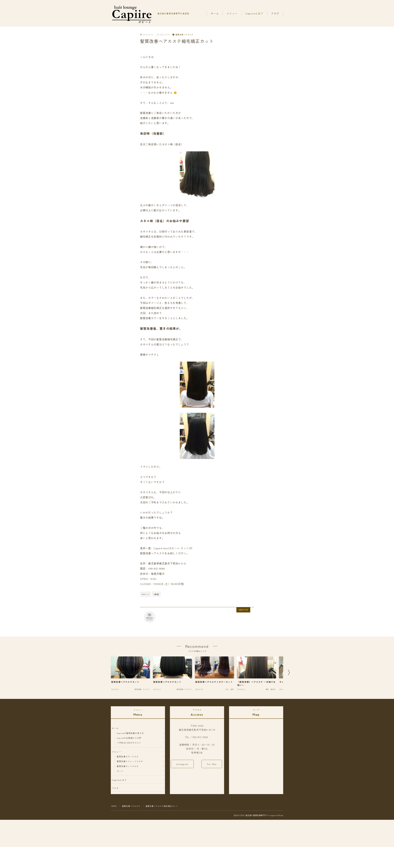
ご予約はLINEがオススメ (129, 742)
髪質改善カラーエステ (128, 756)
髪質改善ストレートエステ (130, 761)
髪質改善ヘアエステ (184, 35)
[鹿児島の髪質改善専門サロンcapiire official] (132, 13)
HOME (114, 806)
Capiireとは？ (254, 13)
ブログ (275, 13)
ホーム (215, 13)
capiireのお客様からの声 (129, 737)
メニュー (232, 13)
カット (120, 770)
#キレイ (145, 594)
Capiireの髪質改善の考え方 (130, 733)
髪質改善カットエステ (128, 766)
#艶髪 (156, 594)
